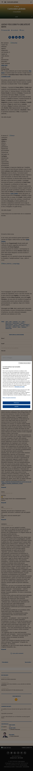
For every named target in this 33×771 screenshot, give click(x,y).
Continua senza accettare (24, 362)
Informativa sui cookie (19, 386)
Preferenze (16, 402)
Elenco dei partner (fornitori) (9, 397)
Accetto (16, 406)
